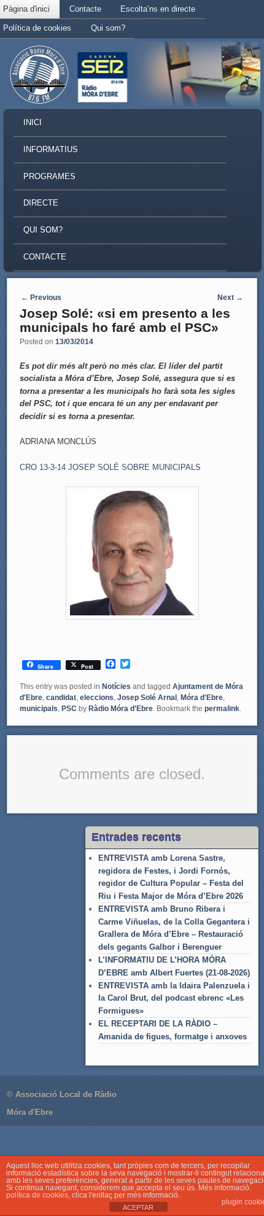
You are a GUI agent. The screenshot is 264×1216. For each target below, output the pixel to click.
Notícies (116, 686)
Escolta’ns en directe (157, 8)
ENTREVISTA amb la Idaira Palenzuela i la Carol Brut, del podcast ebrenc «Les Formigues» (174, 998)
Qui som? (108, 28)
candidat (61, 697)
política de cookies (37, 1195)
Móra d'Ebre (202, 697)
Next (230, 297)
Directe (40, 202)
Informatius (50, 149)
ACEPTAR (138, 1207)
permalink (221, 708)
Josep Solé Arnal (147, 697)
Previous (41, 297)
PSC (69, 708)
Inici (32, 122)
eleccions (97, 697)
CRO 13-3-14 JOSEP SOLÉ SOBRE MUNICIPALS (110, 467)
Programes (49, 176)
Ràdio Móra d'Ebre (120, 708)
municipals (39, 708)
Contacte (85, 8)
